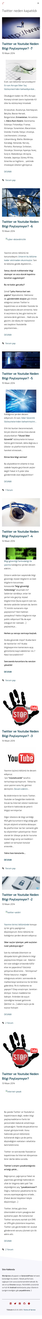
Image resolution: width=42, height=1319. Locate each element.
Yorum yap (10, 180)
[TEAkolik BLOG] (3, 3)
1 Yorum (9, 490)
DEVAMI (8, 171)
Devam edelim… (21, 789)
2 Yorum (9, 1023)
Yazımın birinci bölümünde (17, 924)
